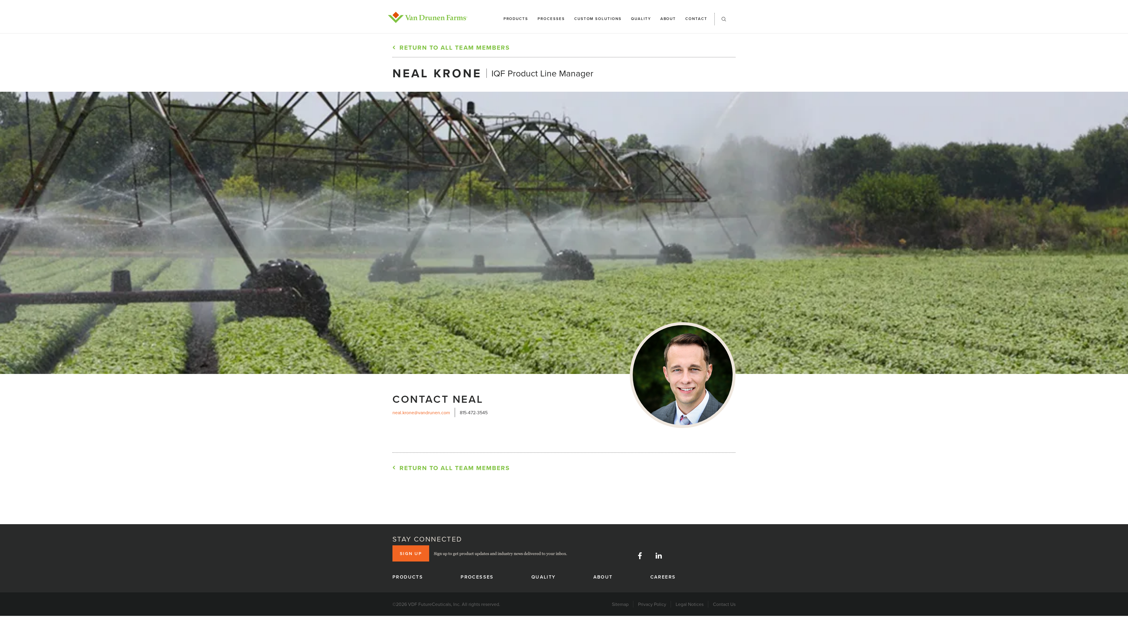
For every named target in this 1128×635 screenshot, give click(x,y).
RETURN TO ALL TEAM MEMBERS (455, 47)
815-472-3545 (474, 412)
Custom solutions (598, 18)
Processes (551, 18)
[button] (724, 20)
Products (515, 18)
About (668, 18)
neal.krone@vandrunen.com (421, 412)
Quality (641, 18)
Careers (663, 577)
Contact (696, 18)
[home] (427, 17)
